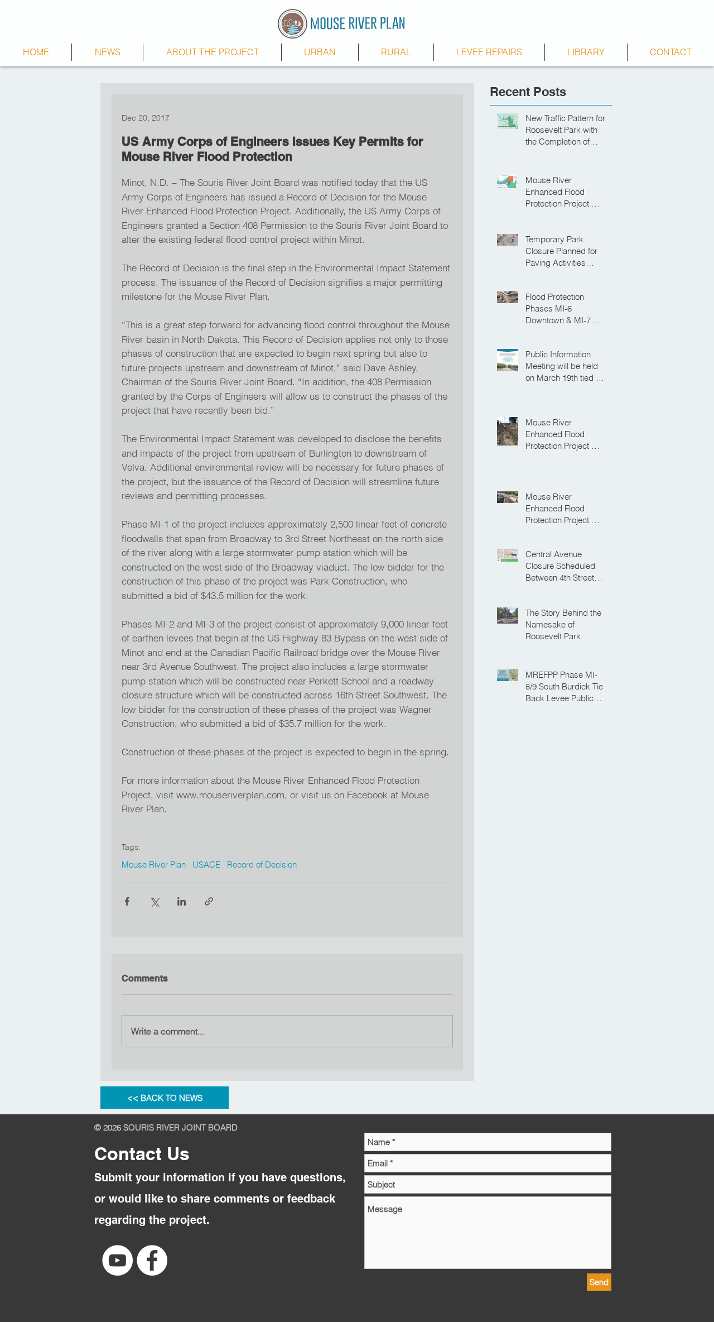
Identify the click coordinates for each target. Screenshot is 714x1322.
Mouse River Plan (154, 865)
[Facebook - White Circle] (152, 1260)
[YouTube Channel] (117, 1260)
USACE (206, 865)
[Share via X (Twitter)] (154, 901)
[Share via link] (209, 901)
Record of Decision (262, 865)
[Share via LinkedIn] (181, 901)
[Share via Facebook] (127, 901)
